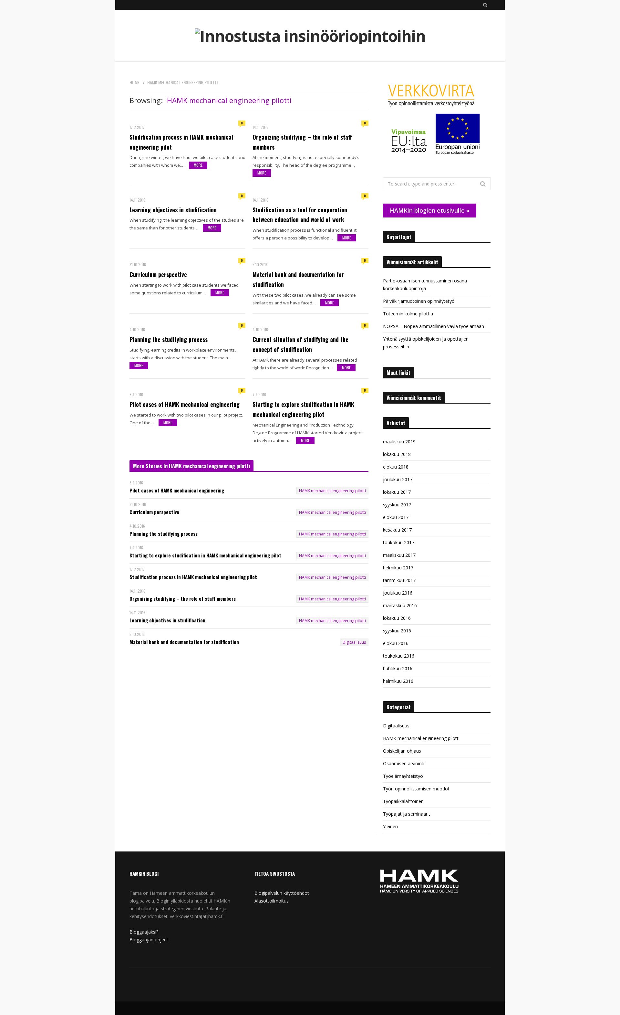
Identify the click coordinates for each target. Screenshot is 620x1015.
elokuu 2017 (395, 517)
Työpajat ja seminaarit (406, 814)
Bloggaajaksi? (143, 932)
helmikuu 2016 (398, 681)
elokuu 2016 (395, 643)
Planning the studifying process (168, 339)
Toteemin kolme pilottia (408, 314)
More (198, 165)
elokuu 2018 (395, 467)
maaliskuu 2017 (399, 555)
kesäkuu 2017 (397, 530)
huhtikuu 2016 (397, 668)
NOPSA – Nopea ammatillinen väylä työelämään (433, 326)
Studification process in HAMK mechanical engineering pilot (181, 142)
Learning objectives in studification (173, 210)
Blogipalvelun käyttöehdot (281, 893)
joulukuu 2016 (397, 593)
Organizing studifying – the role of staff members (302, 142)
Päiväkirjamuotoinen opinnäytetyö (419, 301)
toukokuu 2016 (398, 656)
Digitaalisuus (354, 642)
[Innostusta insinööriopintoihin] (310, 36)
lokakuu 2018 (397, 454)
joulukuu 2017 (397, 479)
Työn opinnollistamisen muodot (416, 789)
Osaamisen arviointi (403, 763)
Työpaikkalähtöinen (403, 801)
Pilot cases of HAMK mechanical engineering (184, 404)
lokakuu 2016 (397, 618)
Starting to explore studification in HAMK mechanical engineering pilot (303, 409)
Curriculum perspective (158, 274)
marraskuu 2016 (400, 605)
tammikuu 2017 (399, 580)
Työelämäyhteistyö (403, 776)
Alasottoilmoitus (271, 901)
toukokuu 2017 (398, 542)
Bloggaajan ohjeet (148, 939)
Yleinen (390, 826)
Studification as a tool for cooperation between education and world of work (300, 215)
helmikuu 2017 (398, 568)
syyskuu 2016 (397, 631)
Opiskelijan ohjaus (402, 751)
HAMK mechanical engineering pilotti (332, 490)
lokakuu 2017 (397, 492)
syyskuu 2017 (397, 505)
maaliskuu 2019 (399, 442)
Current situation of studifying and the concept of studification (300, 344)
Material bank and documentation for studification (298, 279)
